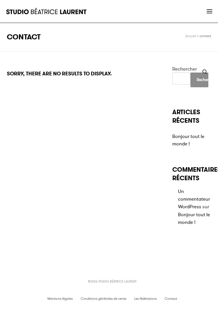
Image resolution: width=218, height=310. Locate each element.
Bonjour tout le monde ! (188, 140)
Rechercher (184, 69)
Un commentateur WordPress (194, 199)
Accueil (190, 36)
